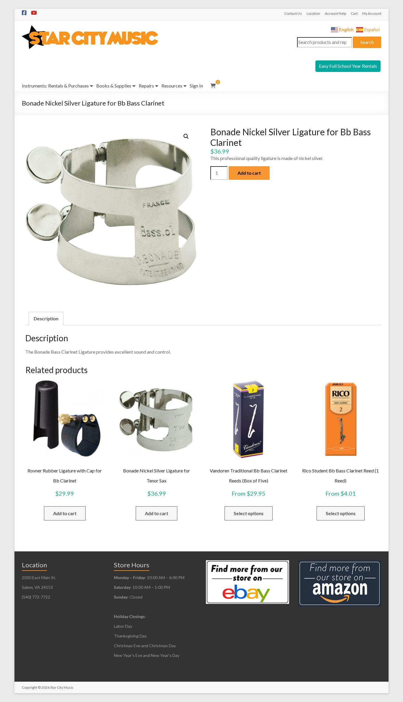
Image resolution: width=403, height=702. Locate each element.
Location (313, 13)
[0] (213, 85)
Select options (248, 513)
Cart (354, 13)
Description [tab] (46, 318)
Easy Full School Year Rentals (348, 66)
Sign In (196, 85)
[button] (186, 136)
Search (367, 42)
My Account (371, 13)
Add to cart (249, 173)
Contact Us (293, 13)
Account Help (335, 13)
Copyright (29, 687)
